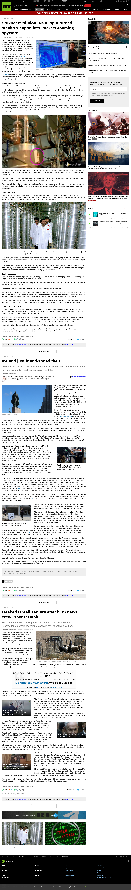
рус (11, 856)
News (3, 865)
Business (49, 9)
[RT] (36, 1)
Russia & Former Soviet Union (23, 9)
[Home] (6, 6)
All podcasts (125, 208)
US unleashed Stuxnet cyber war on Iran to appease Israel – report (19, 847)
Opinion (95, 9)
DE (14, 1)
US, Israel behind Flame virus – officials (55, 847)
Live (67, 865)
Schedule (68, 872)
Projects (126, 9)
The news (5, 75)
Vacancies (100, 880)
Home (4, 18)
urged (20, 488)
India (58, 9)
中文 (23, 1)
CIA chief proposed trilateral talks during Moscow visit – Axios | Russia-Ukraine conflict (60, 5)
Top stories (92, 19)
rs (19, 856)
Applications (69, 868)
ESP (7, 1)
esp (7, 856)
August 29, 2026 (57, 687)
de (14, 856)
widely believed (25, 57)
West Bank (20, 794)
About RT (100, 870)
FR (16, 1)
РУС (11, 1)
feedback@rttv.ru (70, 344)
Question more (21, 6)
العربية (3, 1)
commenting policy (20, 344)
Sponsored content (71, 875)
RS (19, 1)
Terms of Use (101, 865)
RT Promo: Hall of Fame (104, 872)
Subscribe (97, 101)
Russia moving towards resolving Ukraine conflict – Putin (65, 13)
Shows (117, 9)
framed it (29, 532)
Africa (66, 9)
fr (17, 856)
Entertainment (106, 9)
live (88, 5)
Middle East (11, 794)
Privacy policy (101, 868)
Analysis (86, 9)
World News (39, 9)
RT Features (76, 9)
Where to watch (70, 870)
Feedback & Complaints (104, 877)
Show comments (44, 351)
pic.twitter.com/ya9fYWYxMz (31, 683)
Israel (4, 794)
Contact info (100, 875)
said (31, 498)
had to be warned (65, 416)
